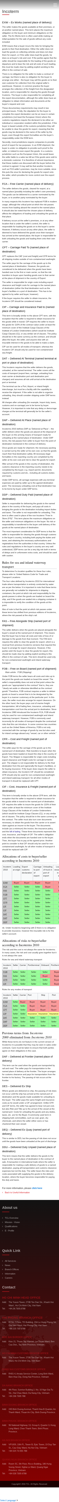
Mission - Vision (12, 1222)
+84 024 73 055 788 (18, 1451)
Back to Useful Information (17, 1192)
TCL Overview (11, 1218)
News (7, 1265)
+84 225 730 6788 (17, 1328)
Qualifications (11, 1226)
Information (10, 1273)
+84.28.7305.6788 (17, 1308)
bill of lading (15, 831)
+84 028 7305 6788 (17, 1473)
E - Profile (9, 1230)
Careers (8, 1278)
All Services (10, 1261)
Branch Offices (12, 1269)
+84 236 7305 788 (17, 1396)
